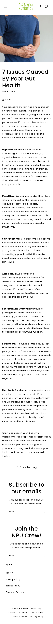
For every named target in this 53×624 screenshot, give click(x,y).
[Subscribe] (44, 511)
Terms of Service (15, 592)
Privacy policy (38, 612)
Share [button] (8, 99)
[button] (6, 6)
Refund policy (24, 612)
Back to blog (28, 467)
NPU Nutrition (25, 609)
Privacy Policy (13, 579)
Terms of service (19, 617)
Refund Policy (13, 585)
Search (9, 572)
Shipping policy (36, 617)
